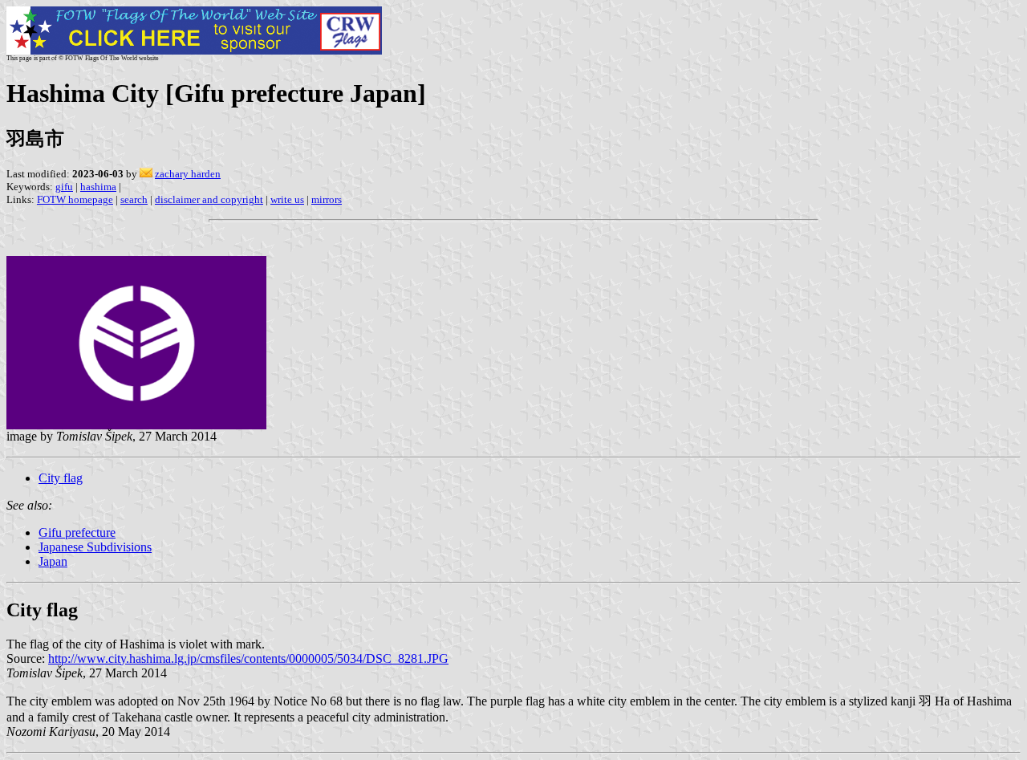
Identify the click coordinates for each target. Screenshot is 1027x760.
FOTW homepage (75, 199)
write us (287, 199)
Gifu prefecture (77, 532)
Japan (53, 561)
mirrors (326, 199)
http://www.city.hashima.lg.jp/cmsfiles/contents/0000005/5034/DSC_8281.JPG (248, 658)
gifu (64, 187)
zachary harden (188, 174)
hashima (98, 187)
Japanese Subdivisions (95, 547)
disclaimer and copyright (209, 199)
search (134, 199)
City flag (61, 478)
